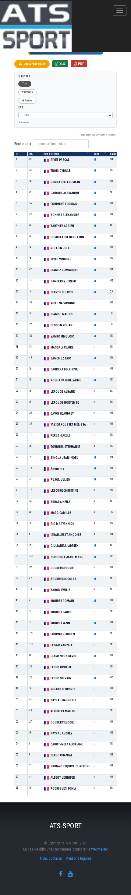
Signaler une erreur (34, 63)
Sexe (96, 153)
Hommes (28, 92)
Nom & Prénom (51, 153)
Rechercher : (23, 144)
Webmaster (99, 849)
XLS (62, 64)
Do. (31, 153)
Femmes (28, 100)
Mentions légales (78, 858)
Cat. (21, 107)
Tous (24, 83)
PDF (81, 64)
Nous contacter (51, 858)
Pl (17, 153)
